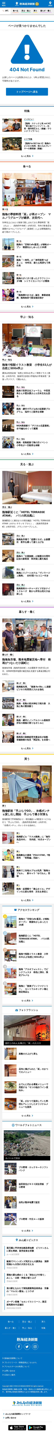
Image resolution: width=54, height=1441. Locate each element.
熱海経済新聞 (24, 4)
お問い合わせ (9, 1371)
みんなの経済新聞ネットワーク (27, 1403)
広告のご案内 (9, 1375)
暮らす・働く (45, 11)
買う (35, 11)
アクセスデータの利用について (17, 1366)
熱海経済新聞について (13, 1358)
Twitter (27, 1346)
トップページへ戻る (27, 91)
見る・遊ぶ (25, 11)
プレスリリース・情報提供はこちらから (20, 1362)
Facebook (19, 1346)
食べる (15, 11)
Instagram (35, 1346)
